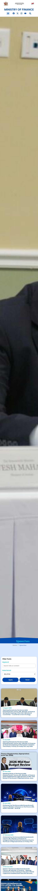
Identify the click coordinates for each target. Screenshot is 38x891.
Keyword (5, 662)
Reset (28, 680)
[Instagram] (21, 13)
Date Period (6, 670)
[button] (8, 13)
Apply (10, 680)
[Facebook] (14, 13)
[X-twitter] (17, 13)
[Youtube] (25, 13)
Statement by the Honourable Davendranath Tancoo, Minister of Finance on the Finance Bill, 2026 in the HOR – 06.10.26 (18, 806)
